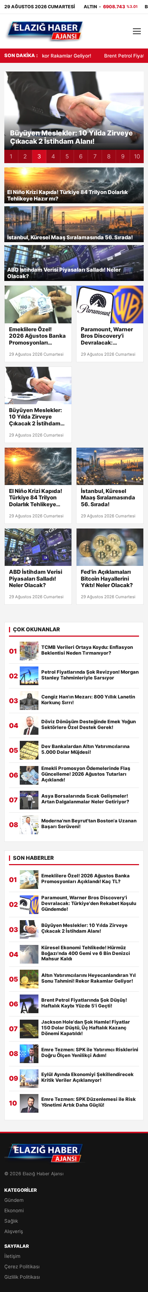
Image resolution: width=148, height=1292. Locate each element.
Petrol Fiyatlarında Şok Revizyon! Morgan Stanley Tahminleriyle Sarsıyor (90, 674)
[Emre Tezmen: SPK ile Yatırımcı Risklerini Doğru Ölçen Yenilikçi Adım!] (29, 1053)
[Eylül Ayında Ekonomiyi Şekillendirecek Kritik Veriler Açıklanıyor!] (29, 1078)
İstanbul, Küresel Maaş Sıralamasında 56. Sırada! (70, 238)
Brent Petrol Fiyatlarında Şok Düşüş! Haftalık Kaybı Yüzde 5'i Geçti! (84, 1003)
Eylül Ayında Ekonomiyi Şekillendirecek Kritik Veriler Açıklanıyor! (87, 1077)
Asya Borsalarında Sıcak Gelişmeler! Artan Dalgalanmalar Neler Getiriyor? (85, 798)
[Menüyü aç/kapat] (137, 31)
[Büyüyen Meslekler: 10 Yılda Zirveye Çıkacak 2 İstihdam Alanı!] (38, 386)
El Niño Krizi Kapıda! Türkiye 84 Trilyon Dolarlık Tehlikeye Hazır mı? (67, 195)
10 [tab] (137, 156)
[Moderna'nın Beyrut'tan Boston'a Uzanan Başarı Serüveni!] (29, 825)
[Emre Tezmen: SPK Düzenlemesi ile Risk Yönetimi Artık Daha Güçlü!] (29, 1103)
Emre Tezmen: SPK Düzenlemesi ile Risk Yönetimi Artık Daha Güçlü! (88, 1102)
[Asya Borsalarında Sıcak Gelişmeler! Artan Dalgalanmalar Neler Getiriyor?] (29, 800)
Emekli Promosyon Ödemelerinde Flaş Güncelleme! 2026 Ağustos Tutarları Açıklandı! (85, 774)
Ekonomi (14, 1210)
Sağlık (11, 1221)
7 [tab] (95, 156)
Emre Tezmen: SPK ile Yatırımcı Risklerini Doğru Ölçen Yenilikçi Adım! (89, 1052)
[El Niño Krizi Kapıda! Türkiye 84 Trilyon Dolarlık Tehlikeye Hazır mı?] (38, 466)
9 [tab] (123, 156)
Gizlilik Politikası (22, 1277)
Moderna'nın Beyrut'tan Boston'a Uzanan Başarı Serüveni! (89, 823)
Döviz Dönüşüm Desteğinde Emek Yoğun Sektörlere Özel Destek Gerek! (88, 724)
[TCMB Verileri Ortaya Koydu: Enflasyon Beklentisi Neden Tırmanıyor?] (29, 651)
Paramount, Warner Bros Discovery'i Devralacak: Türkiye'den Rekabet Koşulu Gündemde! (108, 336)
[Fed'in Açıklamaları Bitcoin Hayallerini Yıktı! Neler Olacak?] (110, 547)
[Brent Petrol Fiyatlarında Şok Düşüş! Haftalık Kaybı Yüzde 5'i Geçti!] (29, 1004)
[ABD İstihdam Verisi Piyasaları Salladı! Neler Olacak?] (38, 547)
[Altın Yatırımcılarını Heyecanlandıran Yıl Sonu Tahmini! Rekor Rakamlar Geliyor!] (29, 979)
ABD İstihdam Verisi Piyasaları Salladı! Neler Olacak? (64, 273)
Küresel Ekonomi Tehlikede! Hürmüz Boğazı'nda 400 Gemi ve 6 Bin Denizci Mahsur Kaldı (76, 133)
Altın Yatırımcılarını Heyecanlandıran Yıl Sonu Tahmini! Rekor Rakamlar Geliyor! (88, 978)
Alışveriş (13, 1231)
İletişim (12, 1256)
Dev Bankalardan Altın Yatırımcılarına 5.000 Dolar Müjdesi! (85, 749)
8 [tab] (109, 156)
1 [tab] (11, 156)
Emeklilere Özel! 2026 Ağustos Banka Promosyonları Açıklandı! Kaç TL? (37, 336)
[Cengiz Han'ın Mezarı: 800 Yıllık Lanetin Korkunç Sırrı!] (29, 700)
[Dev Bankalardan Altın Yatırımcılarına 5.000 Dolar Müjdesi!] (29, 750)
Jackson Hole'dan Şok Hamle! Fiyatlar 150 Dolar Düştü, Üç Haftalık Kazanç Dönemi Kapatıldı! (85, 1027)
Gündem (14, 1200)
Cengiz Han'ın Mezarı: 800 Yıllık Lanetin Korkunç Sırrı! (88, 699)
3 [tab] (39, 156)
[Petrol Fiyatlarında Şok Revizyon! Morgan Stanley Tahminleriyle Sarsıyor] (29, 675)
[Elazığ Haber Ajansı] (44, 31)
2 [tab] (25, 156)
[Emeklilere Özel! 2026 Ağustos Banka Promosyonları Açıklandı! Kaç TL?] (38, 304)
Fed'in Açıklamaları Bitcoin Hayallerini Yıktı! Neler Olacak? (107, 578)
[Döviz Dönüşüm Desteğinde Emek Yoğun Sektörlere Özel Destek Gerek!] (29, 725)
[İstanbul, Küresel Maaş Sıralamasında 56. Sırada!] (110, 466)
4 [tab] (53, 156)
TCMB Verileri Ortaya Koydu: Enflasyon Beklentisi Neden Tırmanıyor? (87, 650)
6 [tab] (81, 156)
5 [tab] (67, 156)
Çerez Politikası (22, 1266)
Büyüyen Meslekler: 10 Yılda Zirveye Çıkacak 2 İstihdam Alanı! (35, 417)
